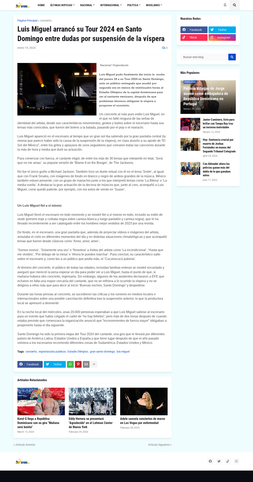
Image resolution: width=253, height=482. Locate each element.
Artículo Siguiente (159, 444)
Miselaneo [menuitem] (153, 5)
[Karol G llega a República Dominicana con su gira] (41, 401)
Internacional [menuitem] (109, 5)
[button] (225, 5)
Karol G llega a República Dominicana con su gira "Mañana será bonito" (38, 423)
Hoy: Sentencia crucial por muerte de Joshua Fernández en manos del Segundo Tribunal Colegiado (219, 145)
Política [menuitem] (132, 5)
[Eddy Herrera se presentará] (92, 401)
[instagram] (236, 461)
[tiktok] (227, 461)
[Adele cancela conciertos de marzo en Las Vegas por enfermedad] (144, 401)
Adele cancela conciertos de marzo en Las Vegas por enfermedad (142, 421)
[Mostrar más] (94, 364)
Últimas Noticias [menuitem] (61, 5)
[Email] (86, 364)
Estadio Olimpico (78, 351)
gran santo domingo (102, 351)
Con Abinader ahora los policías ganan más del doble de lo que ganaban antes (216, 169)
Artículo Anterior (25, 444)
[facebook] (210, 461)
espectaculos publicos (52, 351)
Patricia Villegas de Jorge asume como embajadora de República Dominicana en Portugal (205, 96)
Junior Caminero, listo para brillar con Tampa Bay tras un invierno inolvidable (218, 123)
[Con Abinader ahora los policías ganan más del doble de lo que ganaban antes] (190, 168)
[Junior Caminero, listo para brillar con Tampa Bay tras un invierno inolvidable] (190, 124)
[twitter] (219, 461)
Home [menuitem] (41, 5)
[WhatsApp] (70, 364)
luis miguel (123, 351)
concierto (46, 20)
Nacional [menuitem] (86, 5)
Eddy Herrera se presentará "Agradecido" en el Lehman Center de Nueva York (90, 423)
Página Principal (27, 20)
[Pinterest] (78, 364)
